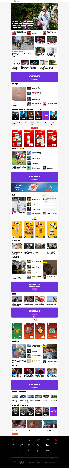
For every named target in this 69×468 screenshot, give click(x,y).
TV (28, 445)
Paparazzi (29, 444)
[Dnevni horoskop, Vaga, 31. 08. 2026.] (19, 124)
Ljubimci (38, 445)
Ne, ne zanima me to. (47, 204)
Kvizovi (47, 449)
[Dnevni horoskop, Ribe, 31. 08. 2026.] (52, 124)
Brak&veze (38, 440)
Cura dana (47, 441)
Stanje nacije (13, 446)
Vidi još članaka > (15, 434)
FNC (20, 449)
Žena (34, 1)
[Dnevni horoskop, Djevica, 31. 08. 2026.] (52, 122)
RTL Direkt (13, 445)
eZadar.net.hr (50, 462)
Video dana (47, 450)
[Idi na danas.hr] (18, 1)
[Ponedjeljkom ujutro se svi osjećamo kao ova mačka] (50, 267)
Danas (13, 439)
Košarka (20, 445)
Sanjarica (56, 443)
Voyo (28, 451)
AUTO (37, 1)
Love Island (29, 446)
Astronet (47, 440)
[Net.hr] (56, 458)
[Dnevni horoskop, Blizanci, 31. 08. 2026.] (32, 122)
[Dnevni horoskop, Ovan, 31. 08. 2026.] (19, 122)
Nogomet (21, 440)
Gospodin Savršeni (30, 449)
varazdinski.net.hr (34, 462)
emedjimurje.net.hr (21, 462)
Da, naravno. (46, 201)
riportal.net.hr (39, 462)
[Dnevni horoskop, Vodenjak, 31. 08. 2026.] (46, 124)
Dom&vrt (38, 441)
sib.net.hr (26, 462)
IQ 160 (40, 1)
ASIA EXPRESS (43, 1)
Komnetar (47, 444)
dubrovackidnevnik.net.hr (44, 462)
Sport (22, 1)
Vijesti (12, 440)
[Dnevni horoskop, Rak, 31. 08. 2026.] (39, 122)
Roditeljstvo (38, 449)
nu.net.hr (53, 462)
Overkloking (47, 445)
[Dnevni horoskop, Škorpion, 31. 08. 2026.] (26, 124)
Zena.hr (15, 462)
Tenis (20, 446)
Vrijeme (12, 449)
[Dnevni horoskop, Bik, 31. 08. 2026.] (26, 122)
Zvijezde (29, 440)
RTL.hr (12, 462)
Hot (24, 1)
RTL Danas (13, 444)
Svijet (12, 441)
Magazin (27, 1)
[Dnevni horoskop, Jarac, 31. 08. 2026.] (39, 124)
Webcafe (31, 1)
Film (28, 441)
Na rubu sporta (21, 444)
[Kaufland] (34, 320)
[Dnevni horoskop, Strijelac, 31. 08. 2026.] (32, 124)
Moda (38, 446)
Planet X (47, 446)
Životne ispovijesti (39, 451)
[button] (13, 112)
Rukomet (21, 441)
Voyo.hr (18, 462)
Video (56, 440)
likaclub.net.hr (21, 463)
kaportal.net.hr (29, 462)
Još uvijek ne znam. (47, 206)
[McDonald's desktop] (34, 220)
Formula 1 (21, 450)
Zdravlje (38, 450)
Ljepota (38, 444)
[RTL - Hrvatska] (52, 458)
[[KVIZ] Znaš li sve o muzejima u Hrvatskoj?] (50, 351)
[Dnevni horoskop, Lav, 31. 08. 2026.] (46, 122)
